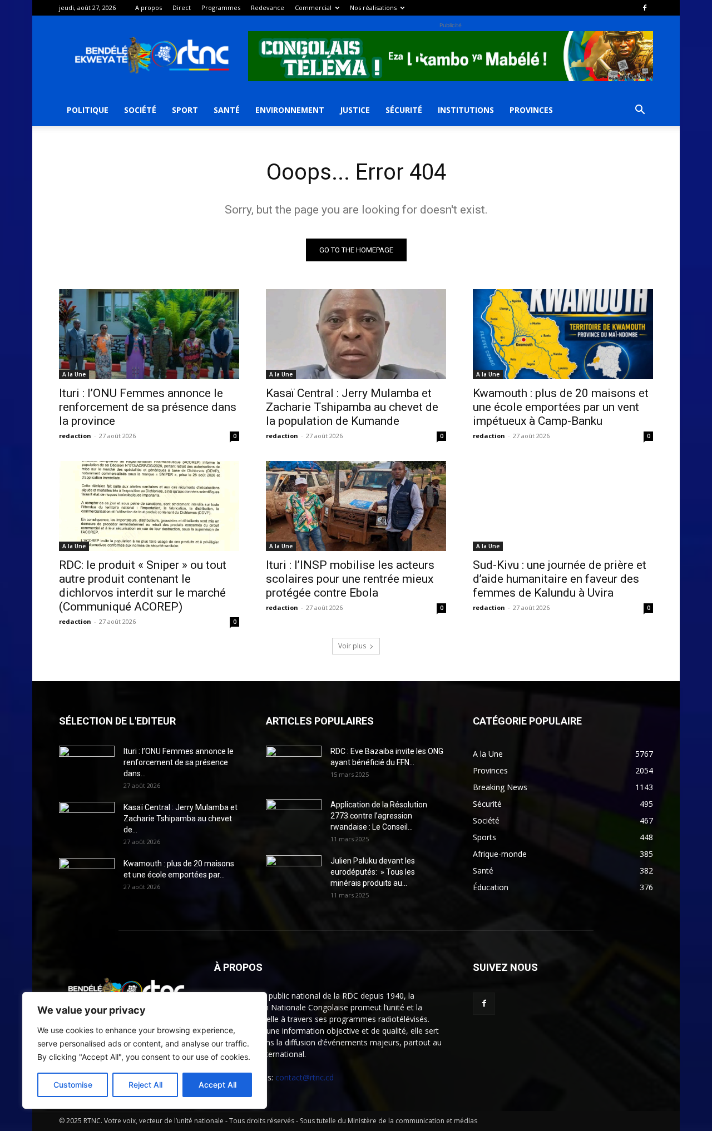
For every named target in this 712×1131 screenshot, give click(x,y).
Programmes (220, 7)
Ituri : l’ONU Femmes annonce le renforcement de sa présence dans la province (147, 407)
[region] (144, 1050)
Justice (355, 110)
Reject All (145, 1084)
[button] (639, 111)
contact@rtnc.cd (304, 1077)
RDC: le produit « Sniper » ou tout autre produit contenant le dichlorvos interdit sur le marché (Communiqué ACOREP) (142, 585)
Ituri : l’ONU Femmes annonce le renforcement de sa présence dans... (178, 762)
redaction (75, 435)
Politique (87, 110)
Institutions (466, 110)
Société (140, 110)
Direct (181, 7)
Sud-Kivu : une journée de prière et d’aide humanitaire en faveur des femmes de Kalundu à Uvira (559, 578)
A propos (148, 7)
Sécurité (403, 110)
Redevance (267, 7)
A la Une (74, 374)
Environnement (289, 110)
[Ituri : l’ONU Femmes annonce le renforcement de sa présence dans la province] (149, 334)
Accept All (217, 1084)
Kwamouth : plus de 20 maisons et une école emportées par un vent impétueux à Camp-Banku (561, 407)
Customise (72, 1084)
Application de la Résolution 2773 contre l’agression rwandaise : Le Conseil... (378, 815)
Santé (227, 110)
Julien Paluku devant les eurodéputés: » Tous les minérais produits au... (372, 871)
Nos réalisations (373, 7)
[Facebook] (644, 8)
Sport (185, 110)
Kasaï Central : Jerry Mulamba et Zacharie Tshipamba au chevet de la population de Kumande (352, 407)
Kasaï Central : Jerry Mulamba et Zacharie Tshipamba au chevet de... (180, 818)
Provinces (531, 110)
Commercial (313, 7)
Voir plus (352, 646)
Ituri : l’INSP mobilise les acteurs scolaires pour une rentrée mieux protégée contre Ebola (350, 578)
